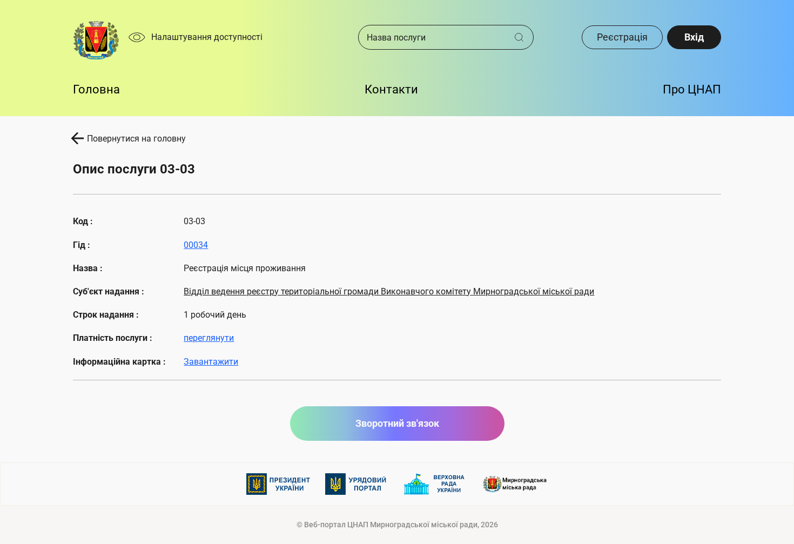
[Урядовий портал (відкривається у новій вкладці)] (357, 484)
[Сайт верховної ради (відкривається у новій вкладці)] (436, 484)
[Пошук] (523, 37)
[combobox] (436, 37)
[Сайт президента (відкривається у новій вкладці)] (278, 484)
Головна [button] (96, 89)
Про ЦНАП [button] (692, 89)
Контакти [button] (391, 89)
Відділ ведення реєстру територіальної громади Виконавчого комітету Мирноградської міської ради (389, 291)
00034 (196, 245)
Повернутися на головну (136, 138)
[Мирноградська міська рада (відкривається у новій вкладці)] (515, 484)
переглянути (209, 338)
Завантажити (211, 362)
